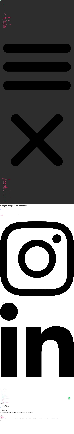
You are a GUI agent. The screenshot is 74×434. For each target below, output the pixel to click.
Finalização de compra (5, 391)
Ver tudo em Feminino (6, 5)
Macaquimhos (5, 14)
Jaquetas (4, 13)
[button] (37, 103)
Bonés (4, 25)
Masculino (3, 16)
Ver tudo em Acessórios (7, 24)
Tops (4, 6)
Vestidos (4, 12)
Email (1, 414)
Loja (2, 400)
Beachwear (3, 19)
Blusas (4, 182)
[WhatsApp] (69, 398)
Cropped (4, 15)
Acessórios (3, 23)
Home (3, 390)
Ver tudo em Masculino (7, 17)
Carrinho (3, 392)
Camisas (4, 18)
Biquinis (4, 21)
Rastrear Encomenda (5, 402)
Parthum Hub (56, 418)
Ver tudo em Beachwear (7, 20)
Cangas (4, 22)
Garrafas (4, 27)
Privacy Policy (4, 401)
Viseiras (4, 26)
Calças (4, 183)
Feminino (3, 4)
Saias (4, 184)
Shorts (4, 181)
